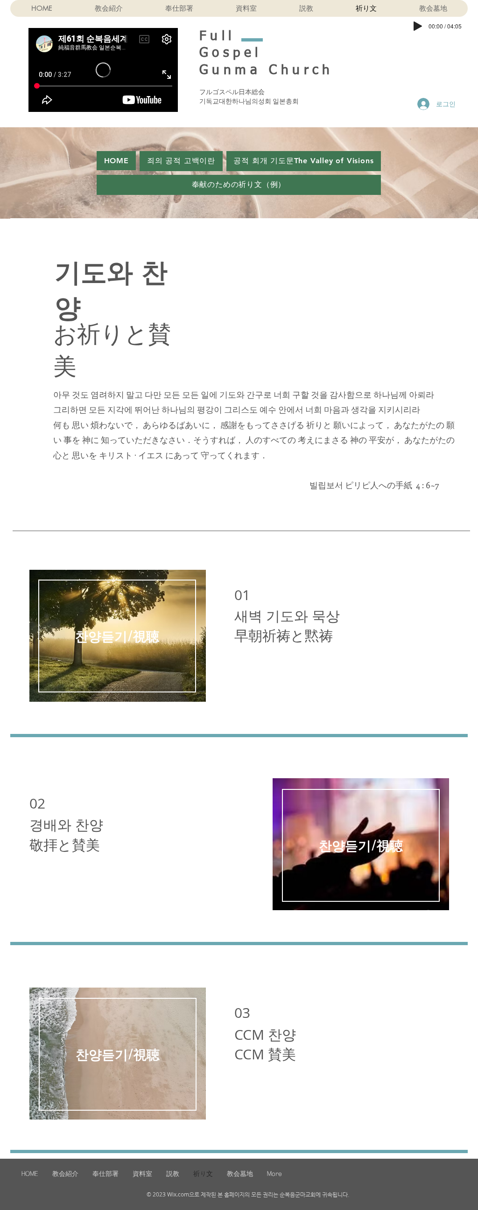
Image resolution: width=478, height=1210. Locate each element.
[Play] (418, 26)
